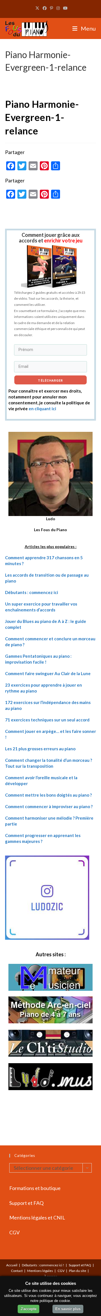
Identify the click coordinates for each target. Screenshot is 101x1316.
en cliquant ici (42, 408)
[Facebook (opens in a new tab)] (44, 8)
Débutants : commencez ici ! (43, 1265)
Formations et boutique (35, 1188)
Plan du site (77, 1271)
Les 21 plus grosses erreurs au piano (40, 748)
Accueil (11, 1265)
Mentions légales (40, 1271)
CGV (14, 1232)
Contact (17, 1271)
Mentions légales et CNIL (37, 1217)
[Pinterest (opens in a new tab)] (51, 8)
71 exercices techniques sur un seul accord (47, 719)
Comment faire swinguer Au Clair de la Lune (48, 673)
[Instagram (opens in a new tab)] (58, 8)
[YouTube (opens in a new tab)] (64, 8)
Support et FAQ (26, 1203)
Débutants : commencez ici (31, 592)
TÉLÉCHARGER (50, 380)
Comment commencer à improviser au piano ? (49, 806)
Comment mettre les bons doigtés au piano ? (48, 794)
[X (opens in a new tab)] (37, 8)
